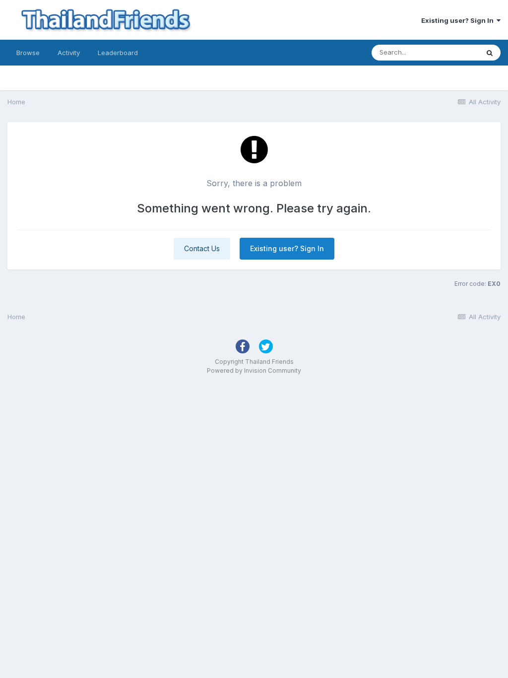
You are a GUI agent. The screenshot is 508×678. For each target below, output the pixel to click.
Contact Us (202, 248)
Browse (28, 53)
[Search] (490, 53)
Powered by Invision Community (254, 370)
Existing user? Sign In (459, 20)
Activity (69, 53)
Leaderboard (118, 53)
